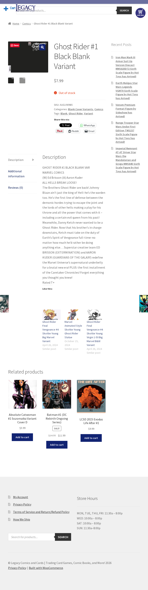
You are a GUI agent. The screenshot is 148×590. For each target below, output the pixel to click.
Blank (64, 113)
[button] (42, 47)
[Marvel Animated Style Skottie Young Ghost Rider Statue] (74, 314)
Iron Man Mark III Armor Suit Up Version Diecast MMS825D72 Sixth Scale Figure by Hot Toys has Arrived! (127, 67)
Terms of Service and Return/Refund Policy (41, 512)
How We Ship (21, 519)
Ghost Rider (76, 113)
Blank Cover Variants (80, 109)
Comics (26, 23)
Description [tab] (16, 160)
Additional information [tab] (16, 173)
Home (16, 23)
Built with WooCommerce (46, 568)
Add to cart (22, 437)
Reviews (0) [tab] (15, 187)
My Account (20, 497)
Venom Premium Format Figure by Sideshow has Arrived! (126, 110)
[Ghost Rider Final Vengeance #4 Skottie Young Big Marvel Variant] (51, 314)
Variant (88, 113)
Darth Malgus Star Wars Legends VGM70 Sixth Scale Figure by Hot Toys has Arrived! (127, 90)
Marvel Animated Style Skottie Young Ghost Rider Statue (73, 329)
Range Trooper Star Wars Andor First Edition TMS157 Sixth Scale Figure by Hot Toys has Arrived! (127, 132)
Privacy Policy (22, 504)
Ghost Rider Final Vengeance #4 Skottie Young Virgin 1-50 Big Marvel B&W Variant (95, 333)
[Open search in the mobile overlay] (74, 10)
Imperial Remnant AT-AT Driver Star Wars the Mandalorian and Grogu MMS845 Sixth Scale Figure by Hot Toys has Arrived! (128, 160)
